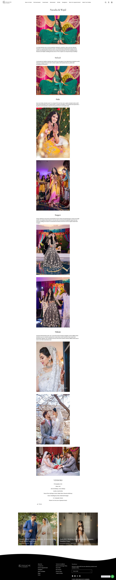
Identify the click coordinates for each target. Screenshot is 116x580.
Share (40, 504)
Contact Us (40, 566)
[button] (52, 2)
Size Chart (58, 567)
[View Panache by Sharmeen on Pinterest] (80, 576)
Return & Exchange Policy (61, 566)
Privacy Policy (59, 571)
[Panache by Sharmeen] (8, 2)
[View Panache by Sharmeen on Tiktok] (72, 576)
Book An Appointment (43, 567)
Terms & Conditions (60, 564)
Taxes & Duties (59, 573)
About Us (40, 564)
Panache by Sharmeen (83, 579)
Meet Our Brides (41, 571)
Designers (40, 569)
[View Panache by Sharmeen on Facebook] (75, 576)
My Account (58, 569)
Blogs (39, 573)
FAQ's (39, 575)
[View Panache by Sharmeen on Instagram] (77, 576)
